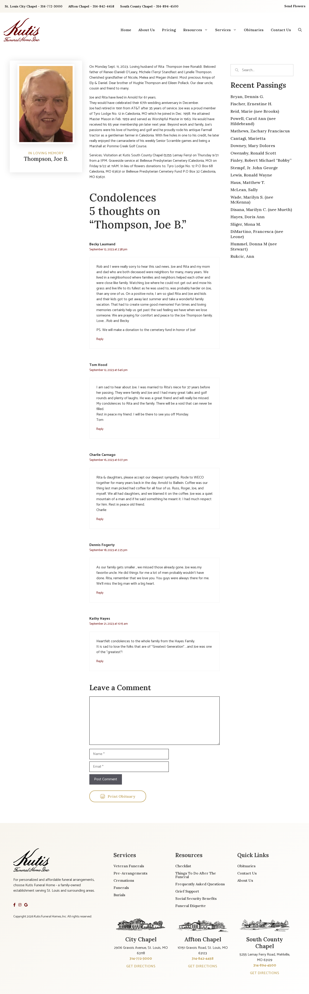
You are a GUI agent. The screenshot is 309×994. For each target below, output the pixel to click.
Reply (99, 339)
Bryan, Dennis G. (247, 96)
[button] (300, 29)
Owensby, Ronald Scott (253, 153)
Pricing (169, 30)
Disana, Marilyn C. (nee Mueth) (261, 209)
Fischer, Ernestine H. (251, 103)
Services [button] (223, 30)
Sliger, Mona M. (246, 224)
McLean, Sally (244, 189)
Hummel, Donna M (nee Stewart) (254, 246)
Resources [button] (192, 30)
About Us (146, 30)
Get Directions (141, 966)
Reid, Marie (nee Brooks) (255, 111)
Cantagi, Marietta (248, 138)
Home (126, 30)
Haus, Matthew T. (248, 182)
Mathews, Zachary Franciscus (260, 131)
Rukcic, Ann (242, 256)
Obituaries (254, 30)
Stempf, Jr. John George (254, 167)
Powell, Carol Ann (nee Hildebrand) (253, 121)
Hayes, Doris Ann (248, 216)
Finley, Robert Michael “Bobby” (261, 160)
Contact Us (281, 30)
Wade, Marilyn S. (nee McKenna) (252, 200)
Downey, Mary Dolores (253, 145)
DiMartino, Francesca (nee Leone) (257, 234)
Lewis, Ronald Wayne (251, 175)
